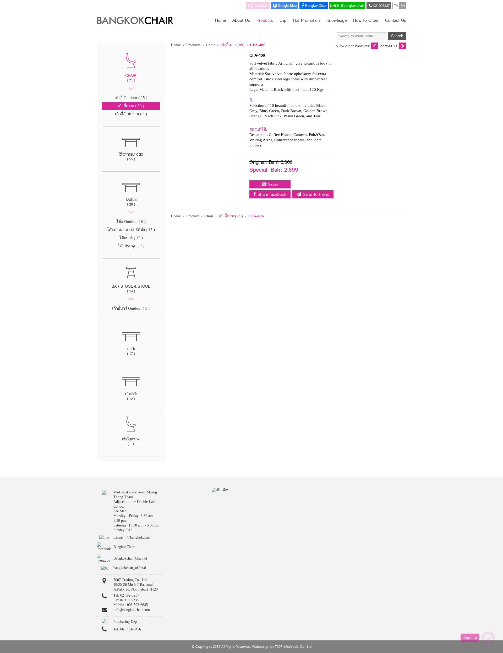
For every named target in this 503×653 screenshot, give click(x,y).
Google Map (287, 5)
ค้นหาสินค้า (261, 5)
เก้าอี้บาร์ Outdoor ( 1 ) (131, 308)
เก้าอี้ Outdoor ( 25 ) (130, 98)
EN (403, 5)
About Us (241, 20)
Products (264, 21)
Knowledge (336, 20)
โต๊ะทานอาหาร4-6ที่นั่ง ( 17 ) (131, 230)
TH (396, 5)
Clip (283, 20)
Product (192, 216)
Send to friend (315, 194)
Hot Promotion (306, 20)
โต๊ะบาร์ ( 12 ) (131, 238)
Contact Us (395, 20)
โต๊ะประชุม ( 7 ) (131, 246)
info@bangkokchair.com (131, 610)
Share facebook (271, 194)
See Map (119, 511)
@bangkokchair (351, 5)
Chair (211, 45)
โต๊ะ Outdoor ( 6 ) (131, 221)
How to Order (366, 20)
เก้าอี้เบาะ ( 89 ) (131, 106)
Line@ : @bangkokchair (131, 537)
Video (272, 184)
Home (220, 20)
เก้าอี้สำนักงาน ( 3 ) (131, 114)
